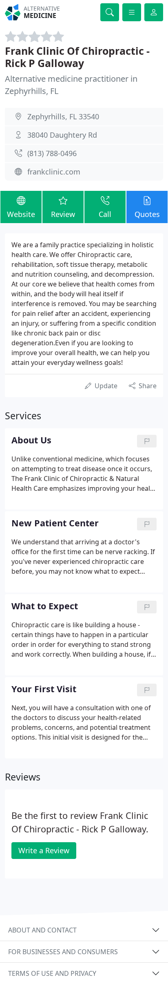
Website (21, 214)
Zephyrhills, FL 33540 (63, 116)
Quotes (147, 214)
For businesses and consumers (63, 951)
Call (105, 214)
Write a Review (43, 850)
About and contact (42, 930)
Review (63, 214)
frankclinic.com (53, 172)
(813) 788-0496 (52, 153)
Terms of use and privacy (52, 973)
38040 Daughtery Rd (62, 135)
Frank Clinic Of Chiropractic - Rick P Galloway (77, 57)
